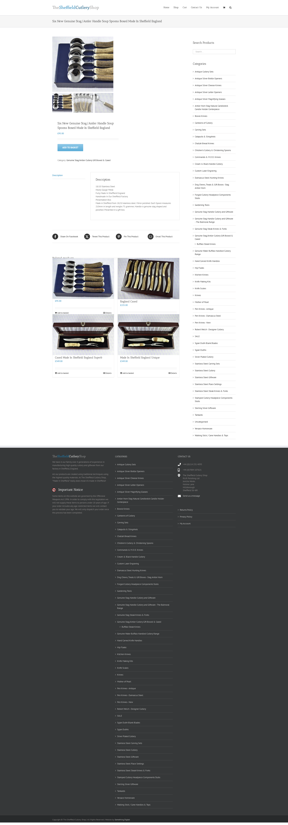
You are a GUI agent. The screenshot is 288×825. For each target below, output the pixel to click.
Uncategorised (201, 421)
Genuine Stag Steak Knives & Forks (211, 228)
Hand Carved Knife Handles (207, 261)
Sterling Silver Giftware (205, 408)
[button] (230, 7)
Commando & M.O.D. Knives (208, 157)
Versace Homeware (203, 428)
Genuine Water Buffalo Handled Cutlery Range (138, 633)
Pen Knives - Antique (204, 309)
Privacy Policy (186, 516)
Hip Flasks (199, 267)
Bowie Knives (201, 116)
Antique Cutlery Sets (204, 71)
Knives (198, 295)
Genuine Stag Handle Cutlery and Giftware (214, 211)
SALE (197, 336)
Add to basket (70, 147)
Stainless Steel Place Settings (208, 384)
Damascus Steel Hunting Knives (209, 177)
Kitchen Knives (201, 274)
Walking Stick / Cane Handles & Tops (211, 435)
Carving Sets (200, 129)
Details (109, 313)
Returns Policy (186, 509)
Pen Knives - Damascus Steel (208, 315)
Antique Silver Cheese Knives (208, 85)
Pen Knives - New (203, 322)
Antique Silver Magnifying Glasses (210, 99)
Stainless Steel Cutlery (205, 370)
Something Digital (122, 819)
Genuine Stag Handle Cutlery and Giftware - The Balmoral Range (143, 606)
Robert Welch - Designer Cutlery (209, 329)
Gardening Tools (202, 205)
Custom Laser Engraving (205, 170)
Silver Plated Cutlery (204, 356)
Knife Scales (200, 288)
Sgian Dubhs (200, 350)
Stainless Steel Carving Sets (207, 363)
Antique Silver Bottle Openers (208, 78)
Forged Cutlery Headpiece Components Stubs (137, 584)
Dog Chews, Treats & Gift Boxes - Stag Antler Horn (139, 577)
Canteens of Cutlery (203, 122)
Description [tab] (57, 175)
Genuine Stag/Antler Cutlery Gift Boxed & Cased (88, 160)
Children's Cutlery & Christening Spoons (213, 150)
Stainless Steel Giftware (205, 377)
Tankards (199, 415)
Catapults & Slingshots (205, 136)
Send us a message (191, 495)
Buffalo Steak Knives (206, 244)
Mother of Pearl (202, 302)
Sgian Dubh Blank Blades (206, 343)
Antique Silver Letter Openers (208, 92)
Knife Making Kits (202, 281)
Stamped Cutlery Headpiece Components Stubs (138, 777)
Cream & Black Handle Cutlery (209, 164)
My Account (185, 523)
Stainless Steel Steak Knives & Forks (211, 391)
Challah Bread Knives (204, 143)
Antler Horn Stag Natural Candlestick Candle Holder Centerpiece (140, 500)
